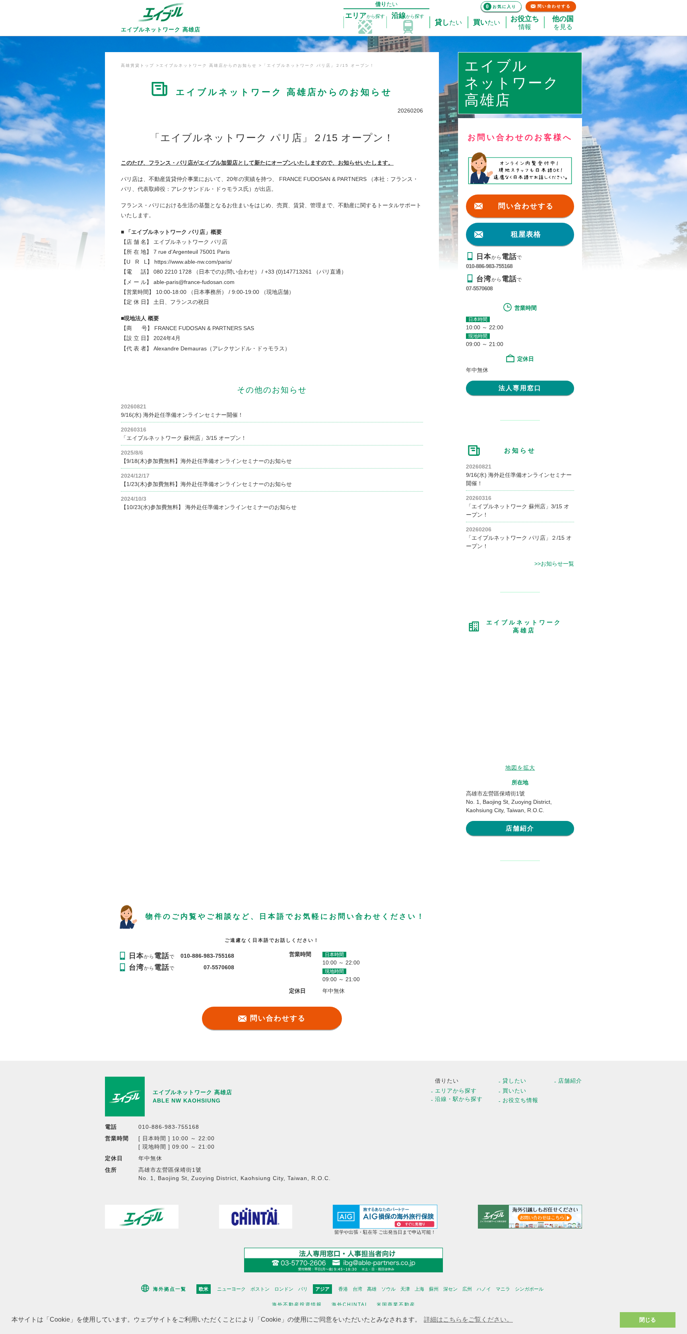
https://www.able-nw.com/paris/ (193, 262)
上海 (419, 1289)
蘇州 (434, 1289)
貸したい (514, 1080)
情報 (524, 23)
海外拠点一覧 (169, 1289)
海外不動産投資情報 (297, 1304)
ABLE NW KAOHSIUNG (187, 1100)
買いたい (514, 1090)
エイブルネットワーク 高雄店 (192, 1092)
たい (448, 22)
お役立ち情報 (520, 1100)
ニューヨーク (231, 1289)
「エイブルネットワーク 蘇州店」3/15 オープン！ (183, 438)
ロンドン (283, 1289)
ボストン (260, 1289)
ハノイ (484, 1289)
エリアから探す (456, 1090)
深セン (450, 1289)
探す (365, 15)
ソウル (388, 1289)
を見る (563, 23)
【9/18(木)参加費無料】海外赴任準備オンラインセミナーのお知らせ (206, 461)
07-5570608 (479, 288)
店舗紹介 (520, 828)
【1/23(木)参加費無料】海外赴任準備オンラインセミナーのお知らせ (206, 484)
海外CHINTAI (349, 1304)
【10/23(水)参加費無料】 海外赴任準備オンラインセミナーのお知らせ (209, 507)
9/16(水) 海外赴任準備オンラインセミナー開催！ (182, 415)
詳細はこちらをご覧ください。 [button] (468, 1319)
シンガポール (529, 1289)
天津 (405, 1289)
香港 (343, 1289)
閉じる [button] (647, 1319)
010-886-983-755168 (489, 266)
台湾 (357, 1289)
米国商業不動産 (395, 1304)
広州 (467, 1289)
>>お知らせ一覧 (554, 563)
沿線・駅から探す (459, 1099)
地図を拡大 (520, 767)
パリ (303, 1289)
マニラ (503, 1289)
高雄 (371, 1289)
